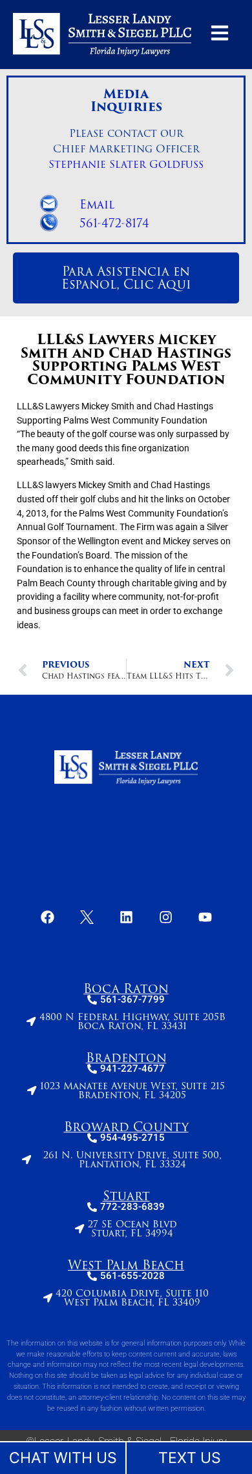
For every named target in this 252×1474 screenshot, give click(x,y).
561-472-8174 (114, 223)
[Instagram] (165, 916)
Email (96, 205)
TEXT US (189, 1458)
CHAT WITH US (63, 1458)
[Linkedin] (126, 916)
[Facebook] (47, 916)
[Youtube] (204, 916)
